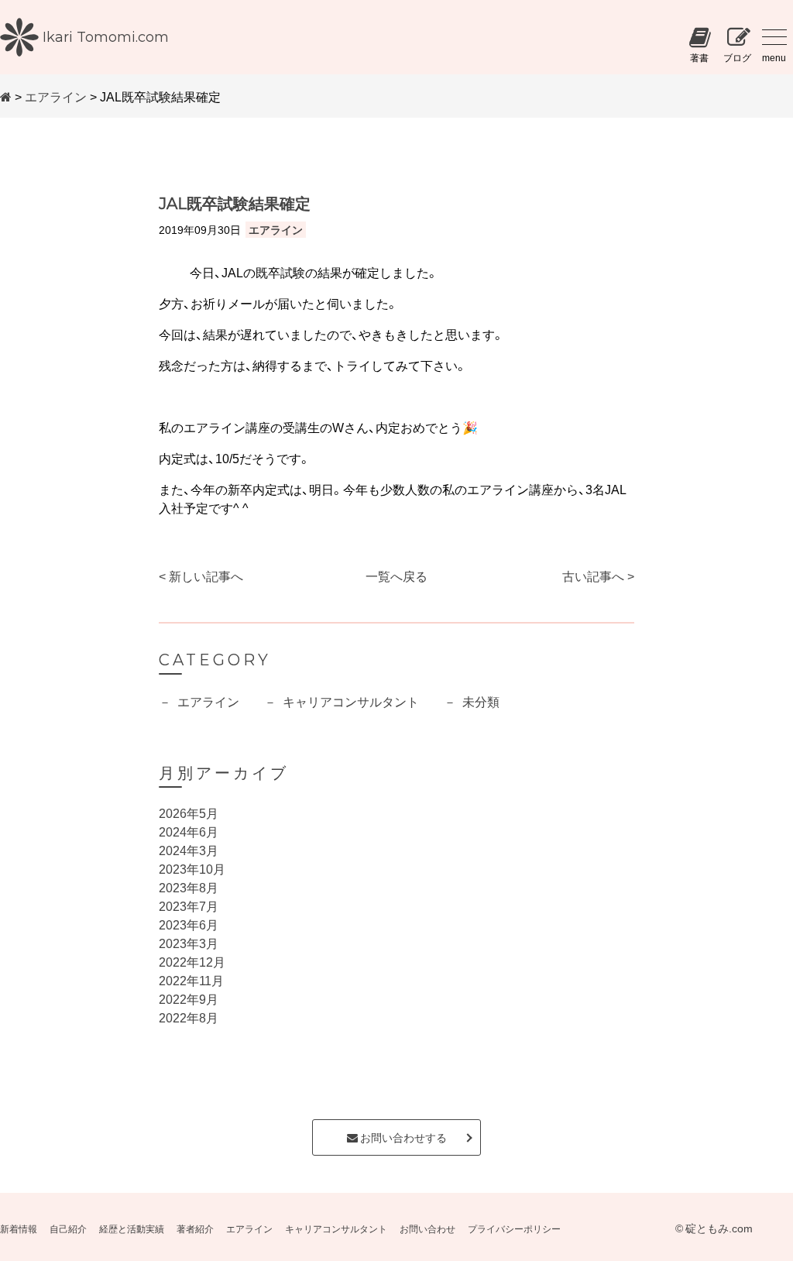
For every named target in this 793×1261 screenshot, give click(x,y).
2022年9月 (188, 998)
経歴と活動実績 (131, 1228)
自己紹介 (68, 1228)
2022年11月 (191, 980)
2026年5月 (188, 812)
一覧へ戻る (396, 575)
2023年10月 (192, 868)
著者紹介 (195, 1228)
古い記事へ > (598, 575)
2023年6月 (188, 924)
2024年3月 (188, 849)
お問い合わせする (402, 1137)
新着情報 (18, 1228)
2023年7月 (188, 905)
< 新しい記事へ (201, 575)
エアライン (56, 96)
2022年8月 (188, 1017)
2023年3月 (188, 942)
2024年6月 (188, 831)
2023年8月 (188, 887)
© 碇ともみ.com (714, 1227)
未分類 (480, 701)
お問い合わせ (427, 1228)
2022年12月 (192, 961)
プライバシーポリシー (514, 1228)
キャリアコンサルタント (351, 701)
